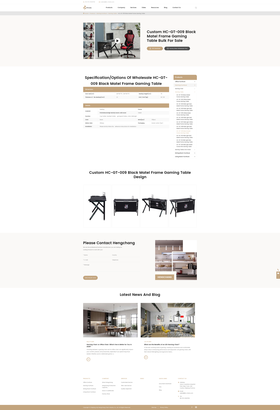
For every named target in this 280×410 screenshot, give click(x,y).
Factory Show (106, 394)
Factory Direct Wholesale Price (177, 48)
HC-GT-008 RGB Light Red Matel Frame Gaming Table (185, 127)
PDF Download (154, 48)
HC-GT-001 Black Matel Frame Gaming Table (183, 96)
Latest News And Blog (140, 295)
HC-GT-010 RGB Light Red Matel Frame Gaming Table (185, 136)
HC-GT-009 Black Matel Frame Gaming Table (131, 13)
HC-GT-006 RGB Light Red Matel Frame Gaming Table (185, 118)
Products (109, 7)
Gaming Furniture (102, 13)
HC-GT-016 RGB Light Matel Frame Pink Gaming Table (184, 145)
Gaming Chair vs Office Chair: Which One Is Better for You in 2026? (109, 345)
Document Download (165, 384)
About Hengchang (107, 382)
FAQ (160, 387)
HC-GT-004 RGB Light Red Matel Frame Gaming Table (185, 109)
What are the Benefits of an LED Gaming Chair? (161, 344)
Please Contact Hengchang (109, 243)
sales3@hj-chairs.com (107, 2)
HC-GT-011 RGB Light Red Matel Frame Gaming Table (185, 141)
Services (133, 7)
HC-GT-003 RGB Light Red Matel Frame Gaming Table (185, 105)
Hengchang (165, 277)
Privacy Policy (164, 407)
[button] (89, 23)
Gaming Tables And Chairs (183, 149)
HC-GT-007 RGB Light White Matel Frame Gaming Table (185, 123)
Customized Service (126, 382)
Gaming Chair (179, 88)
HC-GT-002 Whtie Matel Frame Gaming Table (184, 100)
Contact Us (177, 7)
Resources (155, 7)
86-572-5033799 (90, 2)
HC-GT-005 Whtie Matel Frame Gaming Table (184, 114)
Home (86, 13)
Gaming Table (112, 13)
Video (144, 7)
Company (121, 7)
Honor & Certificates (108, 391)
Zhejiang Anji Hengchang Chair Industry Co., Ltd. (105, 407)
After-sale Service (126, 386)
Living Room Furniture (182, 156)
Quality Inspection (126, 389)
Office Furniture (180, 81)
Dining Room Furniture (182, 153)
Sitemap (154, 407)
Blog (165, 7)
